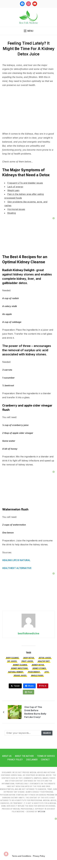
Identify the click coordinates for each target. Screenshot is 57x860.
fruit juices (27, 661)
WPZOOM (41, 812)
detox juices (45, 658)
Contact (45, 759)
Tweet (17, 686)
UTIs (47, 672)
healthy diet (44, 661)
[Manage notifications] (6, 854)
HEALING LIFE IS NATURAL (16, 560)
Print (30, 692)
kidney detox (38, 665)
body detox (29, 658)
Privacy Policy (15, 759)
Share (31, 686)
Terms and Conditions (21, 856)
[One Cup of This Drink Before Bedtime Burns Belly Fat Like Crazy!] (15, 711)
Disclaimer (31, 759)
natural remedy (15, 672)
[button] (28, 30)
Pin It (43, 686)
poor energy (34, 672)
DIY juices (12, 661)
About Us (6, 756)
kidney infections (19, 668)
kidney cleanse (20, 665)
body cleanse (12, 658)
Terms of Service (46, 756)
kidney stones (39, 668)
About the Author (24, 756)
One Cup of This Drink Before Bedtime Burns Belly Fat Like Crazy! (35, 712)
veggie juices (20, 675)
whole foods (37, 675)
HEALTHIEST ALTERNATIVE (16, 568)
